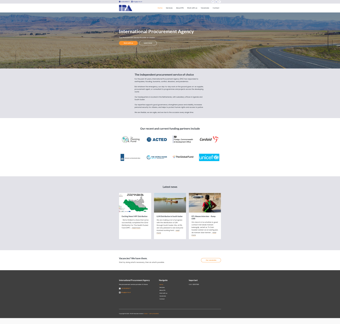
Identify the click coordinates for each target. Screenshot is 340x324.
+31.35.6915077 (125, 2)
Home (161, 284)
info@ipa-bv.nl (137, 2)
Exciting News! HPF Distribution (134, 216)
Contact (162, 299)
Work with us (128, 43)
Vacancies (162, 296)
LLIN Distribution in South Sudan (169, 216)
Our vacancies (211, 260)
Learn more (148, 43)
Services (162, 287)
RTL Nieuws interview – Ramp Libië (204, 217)
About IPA (162, 290)
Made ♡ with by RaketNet (151, 313)
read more (136, 228)
